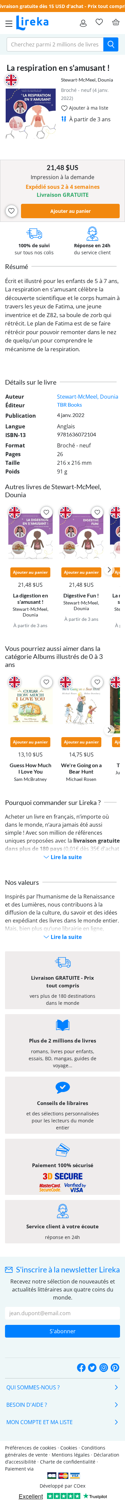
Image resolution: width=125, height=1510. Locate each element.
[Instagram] (103, 1368)
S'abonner (63, 1331)
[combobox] (55, 44)
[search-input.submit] (110, 44)
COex (79, 1486)
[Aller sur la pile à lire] (99, 22)
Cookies (68, 1448)
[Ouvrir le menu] (7, 23)
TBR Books (69, 404)
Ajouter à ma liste (88, 108)
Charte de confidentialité (67, 1462)
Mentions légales (71, 1455)
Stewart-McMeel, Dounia (87, 80)
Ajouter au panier (70, 211)
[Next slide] (109, 569)
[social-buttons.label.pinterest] (115, 1368)
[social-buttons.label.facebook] (81, 1368)
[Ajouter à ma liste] (11, 211)
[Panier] (115, 22)
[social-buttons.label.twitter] (92, 1368)
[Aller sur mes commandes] (83, 23)
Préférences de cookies (30, 1448)
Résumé (16, 266)
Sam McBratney (30, 779)
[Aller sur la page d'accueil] (32, 23)
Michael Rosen (81, 779)
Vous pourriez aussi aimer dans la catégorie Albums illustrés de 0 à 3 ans (54, 656)
